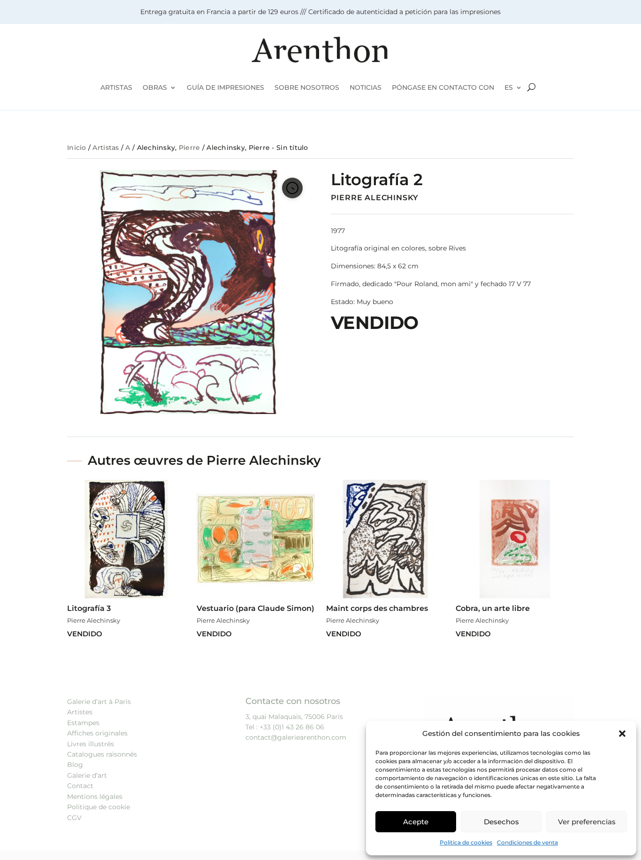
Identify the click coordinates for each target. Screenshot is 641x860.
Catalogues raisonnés (102, 754)
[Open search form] (531, 87)
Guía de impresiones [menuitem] (225, 87)
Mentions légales (94, 796)
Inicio (76, 147)
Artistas (105, 147)
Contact (80, 786)
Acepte (415, 821)
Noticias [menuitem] (366, 87)
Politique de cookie (98, 807)
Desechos (501, 821)
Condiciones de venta (527, 842)
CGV (74, 817)
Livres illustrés (90, 744)
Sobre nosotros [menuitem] (307, 87)
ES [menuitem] (508, 87)
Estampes (83, 723)
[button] (622, 733)
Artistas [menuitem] (116, 87)
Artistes (79, 712)
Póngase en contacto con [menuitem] (443, 87)
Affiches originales (97, 733)
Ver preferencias (587, 821)
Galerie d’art (87, 775)
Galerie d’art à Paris (99, 701)
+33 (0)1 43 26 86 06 (291, 727)
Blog (75, 764)
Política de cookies (466, 842)
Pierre (189, 147)
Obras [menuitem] (155, 87)
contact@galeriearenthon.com (295, 737)
